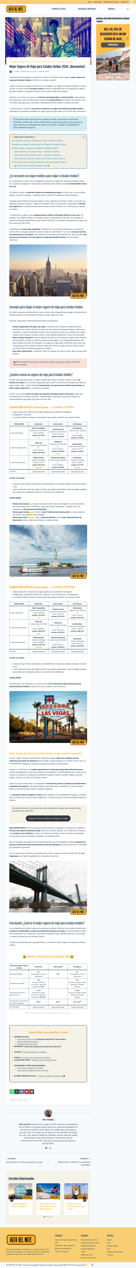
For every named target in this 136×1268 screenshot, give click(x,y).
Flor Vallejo (16, 71)
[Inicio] (10, 61)
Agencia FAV (81, 1265)
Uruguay (110, 1255)
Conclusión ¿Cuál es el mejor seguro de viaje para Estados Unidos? (39, 162)
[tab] (44, 1216)
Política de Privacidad (30, 1265)
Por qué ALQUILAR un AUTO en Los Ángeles (19, 1205)
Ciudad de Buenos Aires (89, 1240)
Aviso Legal (58, 1265)
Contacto (124, 2)
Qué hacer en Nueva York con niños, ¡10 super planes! (76, 1206)
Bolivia (109, 1240)
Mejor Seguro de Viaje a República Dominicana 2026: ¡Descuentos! (48, 1206)
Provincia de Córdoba (88, 1258)
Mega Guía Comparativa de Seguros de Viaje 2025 (43, 1046)
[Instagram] (132, 2)
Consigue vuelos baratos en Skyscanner (36, 1058)
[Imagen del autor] (10, 71)
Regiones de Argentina (63, 1248)
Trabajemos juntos (111, 2)
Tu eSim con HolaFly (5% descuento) (50, 1076)
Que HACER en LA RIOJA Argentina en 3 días (24, 1160)
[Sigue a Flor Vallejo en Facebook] (46, 1148)
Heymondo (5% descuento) (26, 1039)
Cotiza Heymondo (38, 471)
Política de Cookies (46, 1265)
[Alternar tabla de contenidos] (82, 137)
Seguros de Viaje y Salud (18, 1100)
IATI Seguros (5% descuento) (27, 1044)
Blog (90, 2)
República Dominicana (115, 1252)
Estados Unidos (44, 71)
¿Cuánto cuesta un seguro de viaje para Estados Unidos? (35, 148)
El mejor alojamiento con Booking (34, 1052)
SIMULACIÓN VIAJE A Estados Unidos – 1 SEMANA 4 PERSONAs (37, 155)
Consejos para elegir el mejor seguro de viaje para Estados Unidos (39, 144)
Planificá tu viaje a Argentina (65, 1245)
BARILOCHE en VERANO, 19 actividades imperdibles (74, 1162)
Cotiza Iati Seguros (77, 471)
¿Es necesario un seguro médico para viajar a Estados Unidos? (37, 141)
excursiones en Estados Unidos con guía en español (50, 362)
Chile (109, 1243)
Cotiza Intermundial (58, 471)
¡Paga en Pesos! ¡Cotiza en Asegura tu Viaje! (48, 818)
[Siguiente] (84, 1199)
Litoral (83, 1252)
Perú (108, 1249)
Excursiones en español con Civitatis (30, 1068)
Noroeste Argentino (88, 1249)
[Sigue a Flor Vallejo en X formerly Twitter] (50, 1148)
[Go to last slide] (11, 1199)
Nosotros (98, 2)
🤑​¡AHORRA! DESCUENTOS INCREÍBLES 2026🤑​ (31, 166)
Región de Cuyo (86, 1255)
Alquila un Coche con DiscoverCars (43, 1060)
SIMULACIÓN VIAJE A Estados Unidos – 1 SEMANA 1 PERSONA (37, 152)
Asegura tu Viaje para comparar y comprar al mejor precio (45, 764)
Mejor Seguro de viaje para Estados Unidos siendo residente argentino (40, 158)
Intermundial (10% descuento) (27, 1042)
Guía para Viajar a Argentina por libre (66, 1241)
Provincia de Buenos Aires (90, 1243)
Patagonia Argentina (88, 1246)
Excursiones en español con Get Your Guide (32, 1070)
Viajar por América (61, 1251)
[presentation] (20, 1191)
